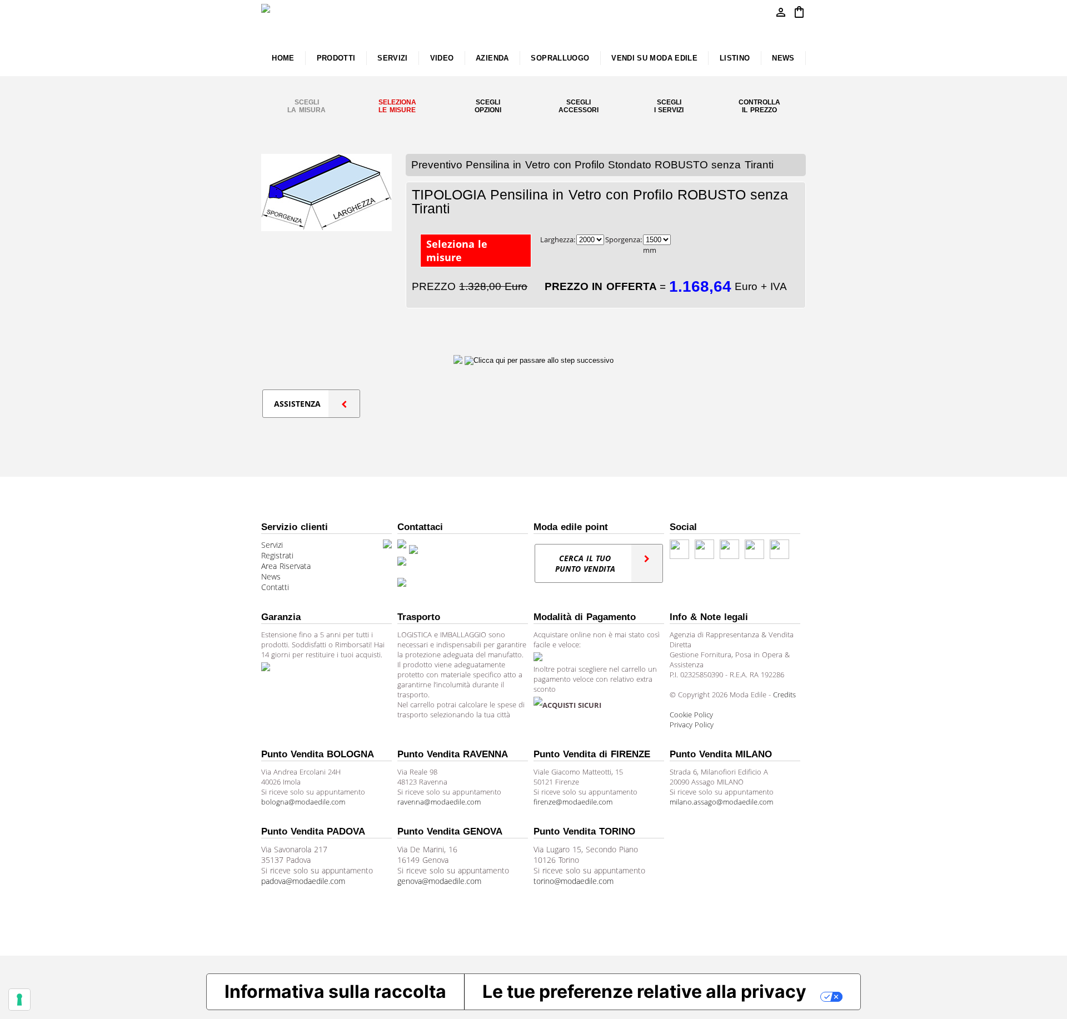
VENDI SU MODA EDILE (654, 58)
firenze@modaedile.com (573, 802)
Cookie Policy (691, 715)
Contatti (275, 587)
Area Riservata (286, 566)
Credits (784, 695)
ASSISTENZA (297, 403)
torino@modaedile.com (574, 881)
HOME (283, 58)
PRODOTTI (336, 58)
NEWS (783, 58)
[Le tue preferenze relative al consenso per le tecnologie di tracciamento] (19, 999)
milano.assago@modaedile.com (721, 802)
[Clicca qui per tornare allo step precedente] (459, 360)
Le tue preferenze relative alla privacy (644, 991)
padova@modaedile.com (303, 881)
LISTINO (735, 58)
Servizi (272, 545)
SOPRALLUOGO (560, 58)
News (271, 576)
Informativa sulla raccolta (335, 991)
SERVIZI (392, 58)
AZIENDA (492, 58)
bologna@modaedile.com (303, 802)
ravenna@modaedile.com (439, 802)
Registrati (277, 555)
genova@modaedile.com (439, 881)
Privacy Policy (692, 725)
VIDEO (442, 58)
